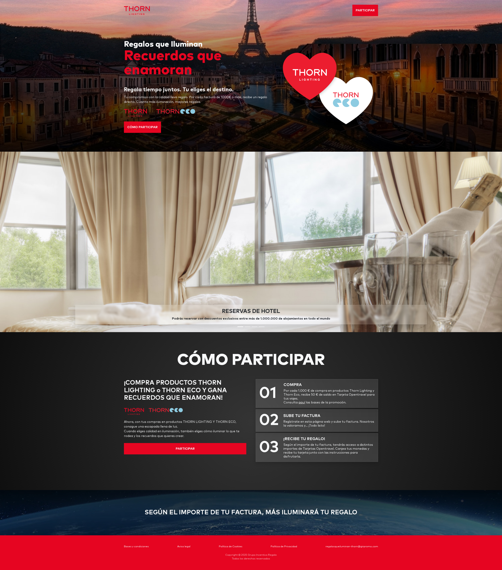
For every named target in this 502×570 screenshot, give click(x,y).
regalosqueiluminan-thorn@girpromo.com (352, 546)
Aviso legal (183, 546)
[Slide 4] (262, 326)
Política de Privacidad (284, 546)
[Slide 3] (254, 326)
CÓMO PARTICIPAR (142, 127)
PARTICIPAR (365, 10)
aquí (301, 402)
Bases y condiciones (136, 546)
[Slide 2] (247, 326)
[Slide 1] (240, 326)
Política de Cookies (230, 546)
